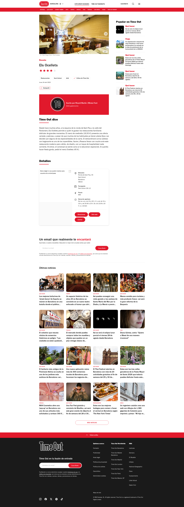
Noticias (42, 9)
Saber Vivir (132, 485)
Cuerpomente (133, 476)
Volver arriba (94, 435)
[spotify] (56, 499)
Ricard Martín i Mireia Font (86, 103)
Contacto (96, 448)
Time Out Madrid (116, 460)
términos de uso (72, 254)
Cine (84, 9)
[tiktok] (62, 499)
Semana (131, 453)
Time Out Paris (116, 474)
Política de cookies (99, 467)
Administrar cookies (99, 476)
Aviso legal (96, 457)
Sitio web (94, 214)
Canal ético (96, 471)
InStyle (131, 462)
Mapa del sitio (97, 493)
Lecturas (132, 448)
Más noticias (92, 423)
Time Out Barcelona (117, 448)
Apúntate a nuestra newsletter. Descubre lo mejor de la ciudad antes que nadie (64, 243)
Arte (67, 9)
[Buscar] (133, 4)
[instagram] (40, 499)
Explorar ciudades (82, 4)
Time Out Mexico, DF (117, 478)
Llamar (80, 220)
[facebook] (46, 499)
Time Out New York (117, 469)
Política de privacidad (100, 462)
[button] (69, 171)
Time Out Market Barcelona (116, 454)
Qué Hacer (50, 9)
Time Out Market (112, 9)
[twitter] (51, 499)
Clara (130, 471)
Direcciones (81, 214)
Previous (42, 34)
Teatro (72, 9)
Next (106, 34)
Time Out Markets (98, 4)
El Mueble (132, 457)
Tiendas (89, 9)
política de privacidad (86, 254)
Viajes (103, 9)
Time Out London (116, 464)
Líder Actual (133, 480)
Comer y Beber (59, 9)
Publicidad (96, 453)
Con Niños (97, 9)
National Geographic (135, 467)
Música (79, 9)
